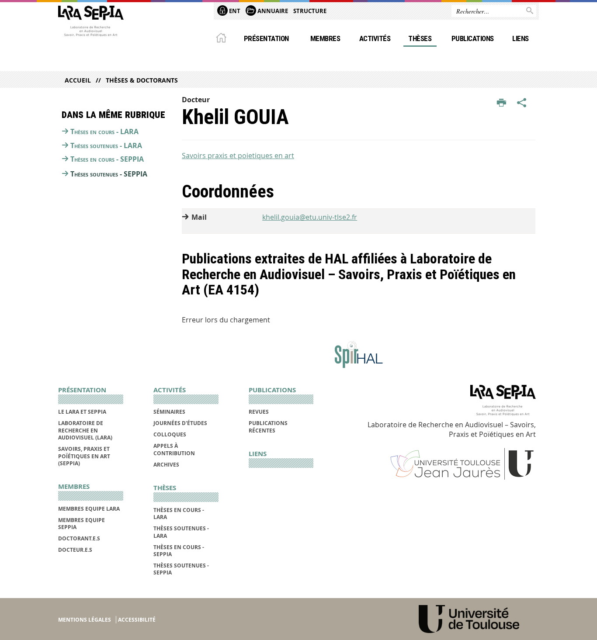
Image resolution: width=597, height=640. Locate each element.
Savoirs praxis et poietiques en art (238, 155)
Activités (374, 38)
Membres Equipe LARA (89, 508)
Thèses (419, 38)
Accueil (78, 80)
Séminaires (169, 411)
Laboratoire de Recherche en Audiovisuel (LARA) (85, 430)
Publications (472, 38)
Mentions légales (84, 619)
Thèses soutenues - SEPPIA (108, 174)
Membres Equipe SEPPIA (81, 523)
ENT (234, 11)
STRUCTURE (309, 11)
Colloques (169, 434)
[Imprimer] (501, 103)
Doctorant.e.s (79, 538)
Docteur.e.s (75, 550)
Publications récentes (268, 426)
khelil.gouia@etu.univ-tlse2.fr (309, 217)
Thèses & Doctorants (142, 80)
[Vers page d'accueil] (91, 23)
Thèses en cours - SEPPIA (107, 159)
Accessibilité (137, 619)
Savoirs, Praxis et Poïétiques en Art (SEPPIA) (84, 456)
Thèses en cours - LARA (104, 131)
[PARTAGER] (522, 103)
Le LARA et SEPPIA (82, 411)
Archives (166, 464)
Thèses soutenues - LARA (106, 145)
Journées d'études (180, 423)
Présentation (266, 38)
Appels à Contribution (174, 449)
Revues (259, 411)
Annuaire (272, 11)
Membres (325, 38)
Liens (520, 38)
